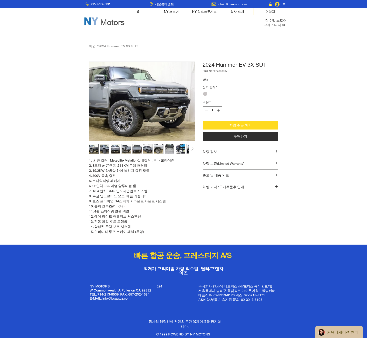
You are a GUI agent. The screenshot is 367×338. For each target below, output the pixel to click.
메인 (92, 46)
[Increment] (219, 110)
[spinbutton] (212, 110)
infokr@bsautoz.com (232, 4)
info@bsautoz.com (116, 298)
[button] (270, 4)
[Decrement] (206, 110)
